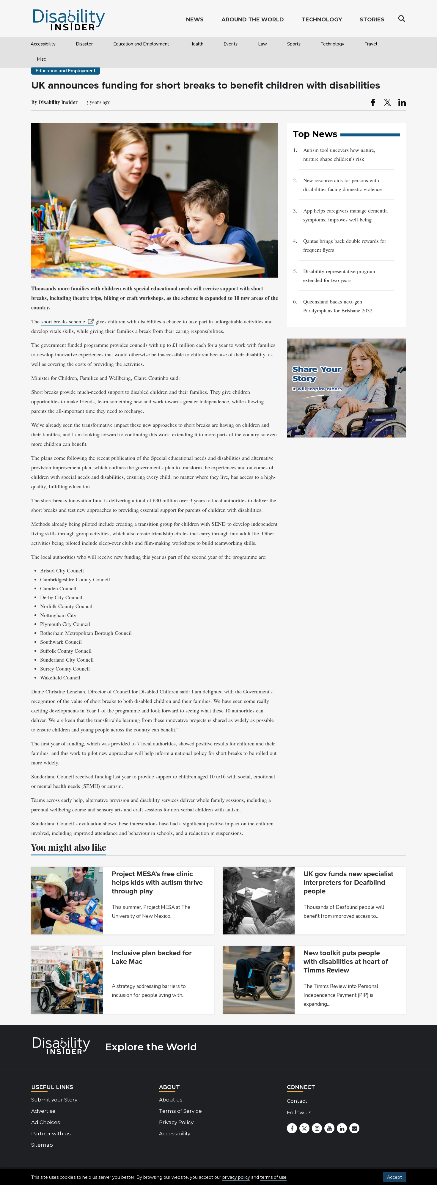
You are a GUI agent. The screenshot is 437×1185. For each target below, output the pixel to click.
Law (262, 44)
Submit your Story (54, 1100)
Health (196, 44)
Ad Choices (45, 1122)
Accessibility (43, 44)
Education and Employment (141, 44)
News (195, 19)
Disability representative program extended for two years (339, 275)
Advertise (43, 1111)
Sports (294, 44)
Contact (297, 1101)
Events (231, 44)
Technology (332, 44)
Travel (371, 44)
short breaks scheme (63, 321)
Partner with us (51, 1134)
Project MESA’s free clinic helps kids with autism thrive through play (157, 883)
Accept (394, 1177)
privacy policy (236, 1177)
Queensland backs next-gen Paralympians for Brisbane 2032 (338, 306)
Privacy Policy (176, 1122)
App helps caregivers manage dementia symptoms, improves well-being (345, 215)
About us (171, 1100)
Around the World (252, 19)
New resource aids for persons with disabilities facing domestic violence (342, 185)
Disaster (84, 44)
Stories (372, 19)
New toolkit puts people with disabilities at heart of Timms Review (346, 962)
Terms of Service (180, 1111)
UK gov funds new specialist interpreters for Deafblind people (348, 883)
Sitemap (42, 1145)
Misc (41, 59)
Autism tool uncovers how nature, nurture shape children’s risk (339, 154)
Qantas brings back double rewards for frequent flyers (344, 245)
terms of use (273, 1177)
